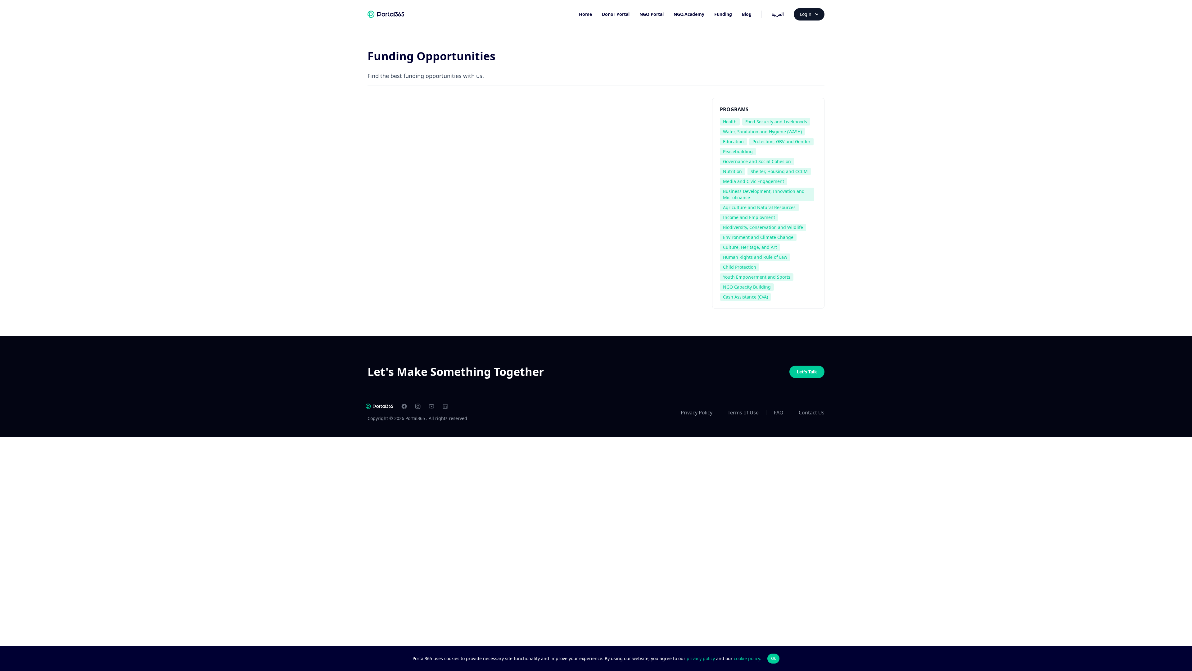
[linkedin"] (445, 406)
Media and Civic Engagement (753, 181)
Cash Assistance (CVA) (745, 297)
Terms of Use (743, 412)
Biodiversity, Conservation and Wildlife (763, 227)
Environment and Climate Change (758, 237)
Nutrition (732, 171)
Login (805, 14)
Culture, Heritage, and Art (750, 247)
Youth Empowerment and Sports (756, 277)
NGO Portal (651, 14)
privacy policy (701, 658)
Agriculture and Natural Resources (759, 207)
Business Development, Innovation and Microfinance (764, 194)
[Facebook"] (404, 406)
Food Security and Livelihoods (776, 122)
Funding (723, 14)
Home (585, 14)
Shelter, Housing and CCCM (779, 171)
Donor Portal (616, 14)
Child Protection (739, 267)
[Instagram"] (418, 406)
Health (730, 122)
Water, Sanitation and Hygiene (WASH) (762, 132)
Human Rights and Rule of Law (755, 257)
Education (733, 141)
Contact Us (811, 412)
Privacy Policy (696, 412)
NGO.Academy (689, 14)
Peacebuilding (738, 151)
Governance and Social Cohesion (757, 161)
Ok (773, 658)
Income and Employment (749, 217)
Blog (747, 14)
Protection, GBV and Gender (781, 141)
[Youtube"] (431, 406)
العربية (778, 14)
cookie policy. (747, 658)
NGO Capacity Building (747, 287)
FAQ (778, 412)
